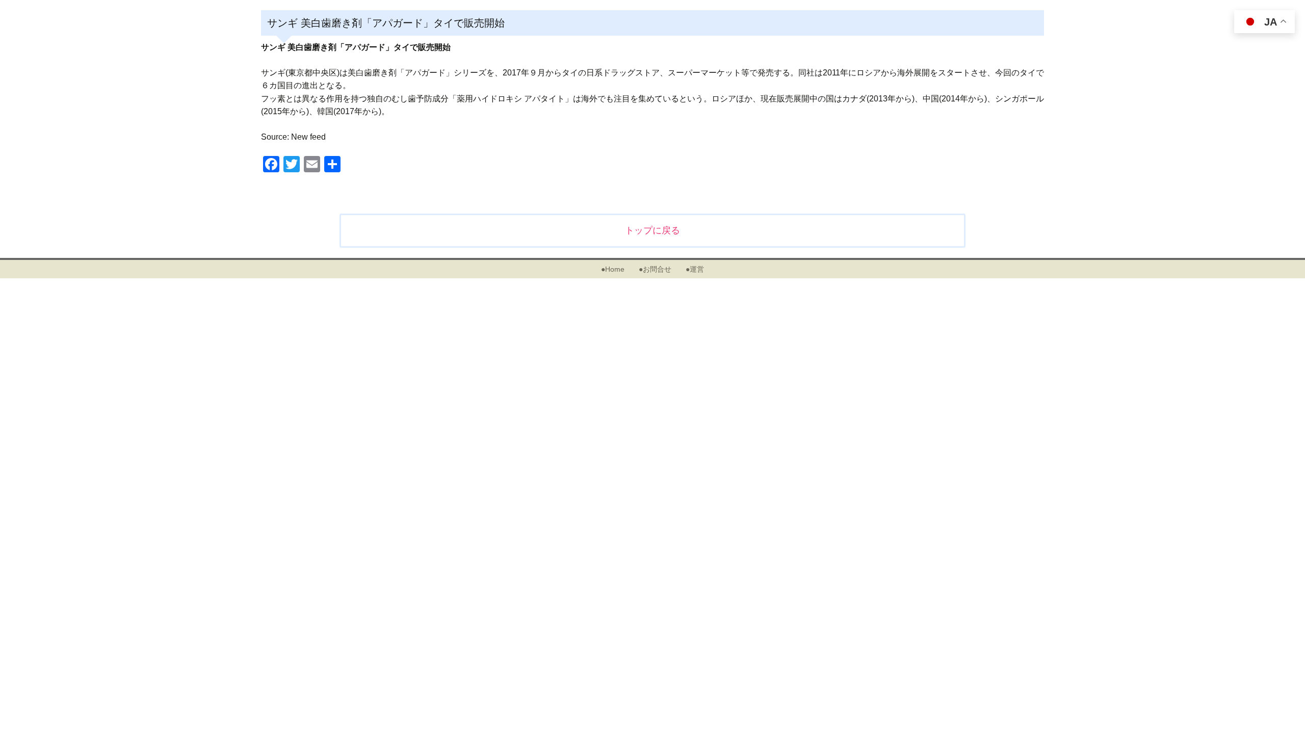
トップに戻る (652, 230)
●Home (612, 269)
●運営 (695, 269)
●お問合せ (655, 269)
